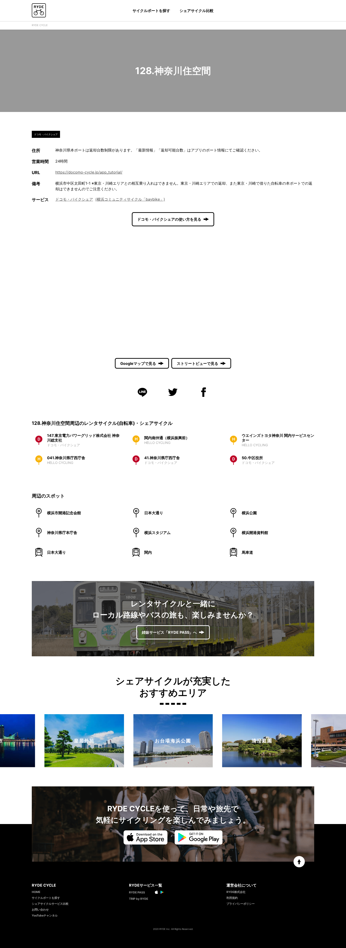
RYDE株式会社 (235, 892)
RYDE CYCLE (40, 25)
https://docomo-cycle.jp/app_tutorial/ (88, 172)
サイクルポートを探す (151, 10)
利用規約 (232, 898)
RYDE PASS (137, 892)
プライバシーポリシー (240, 903)
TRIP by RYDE (138, 898)
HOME (36, 892)
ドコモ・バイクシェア (74, 199)
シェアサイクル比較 (196, 10)
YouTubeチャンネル (45, 915)
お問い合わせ (40, 909)
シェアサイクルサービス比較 (50, 903)
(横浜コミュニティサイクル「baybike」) (130, 199)
